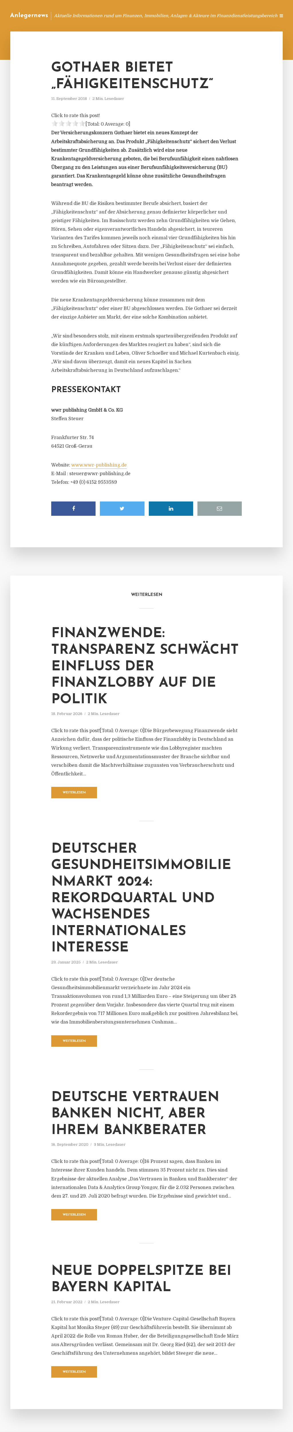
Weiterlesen (74, 792)
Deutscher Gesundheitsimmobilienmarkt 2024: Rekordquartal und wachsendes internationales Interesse (141, 898)
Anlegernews (29, 16)
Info (180, 15)
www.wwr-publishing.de (99, 465)
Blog (162, 15)
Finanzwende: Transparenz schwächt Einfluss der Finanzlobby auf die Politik (145, 666)
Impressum (228, 15)
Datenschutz (258, 15)
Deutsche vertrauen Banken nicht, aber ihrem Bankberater (135, 1114)
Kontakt (201, 15)
